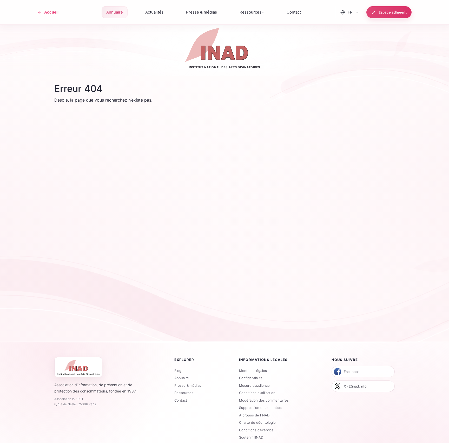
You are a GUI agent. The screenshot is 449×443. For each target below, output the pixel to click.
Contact (180, 400)
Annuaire (181, 378)
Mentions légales (253, 371)
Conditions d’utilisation (257, 393)
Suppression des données (260, 407)
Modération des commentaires (264, 400)
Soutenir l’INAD (251, 437)
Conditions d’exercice (256, 430)
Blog (177, 371)
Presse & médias (187, 385)
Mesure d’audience (254, 385)
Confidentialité (251, 378)
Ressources (183, 393)
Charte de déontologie (257, 422)
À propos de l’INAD (254, 415)
